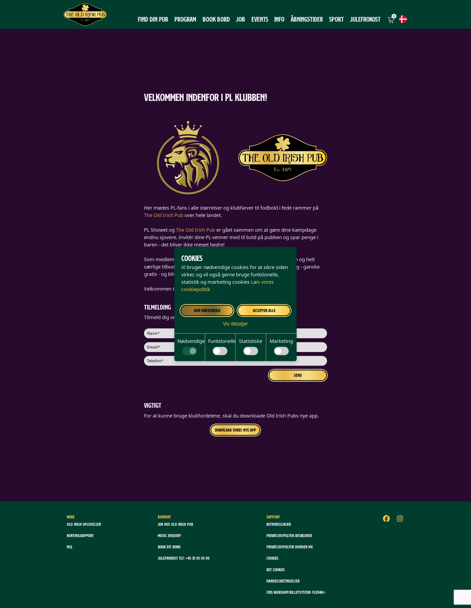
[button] (235, 323)
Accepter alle (264, 310)
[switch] (189, 351)
